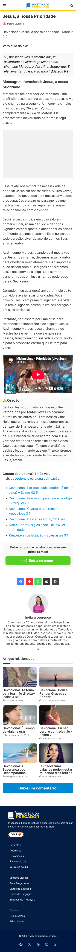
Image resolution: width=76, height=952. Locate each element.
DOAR (16, 834)
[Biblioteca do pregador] (38, 5)
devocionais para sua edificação (35, 478)
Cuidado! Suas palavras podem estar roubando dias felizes (55, 769)
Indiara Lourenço (15, 23)
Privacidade (17, 921)
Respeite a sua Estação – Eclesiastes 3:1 (38, 535)
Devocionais (17, 855)
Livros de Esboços (20, 888)
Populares (15, 850)
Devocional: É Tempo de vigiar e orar (19, 729)
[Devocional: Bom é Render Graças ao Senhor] (56, 676)
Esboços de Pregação (22, 899)
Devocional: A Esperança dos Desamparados (14, 769)
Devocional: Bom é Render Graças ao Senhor (53, 693)
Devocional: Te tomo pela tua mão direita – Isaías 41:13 (19, 693)
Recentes (15, 844)
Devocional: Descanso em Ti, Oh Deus (37, 519)
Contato (14, 910)
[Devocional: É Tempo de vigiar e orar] (20, 715)
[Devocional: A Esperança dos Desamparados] (20, 753)
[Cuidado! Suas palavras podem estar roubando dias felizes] (56, 753)
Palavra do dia (18, 861)
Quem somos (17, 915)
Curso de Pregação (21, 894)
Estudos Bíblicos (19, 877)
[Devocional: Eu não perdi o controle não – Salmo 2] (56, 715)
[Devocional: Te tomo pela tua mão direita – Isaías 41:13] (20, 676)
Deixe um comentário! (38, 788)
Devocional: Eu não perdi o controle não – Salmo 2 (55, 731)
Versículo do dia (19, 866)
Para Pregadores (19, 883)
